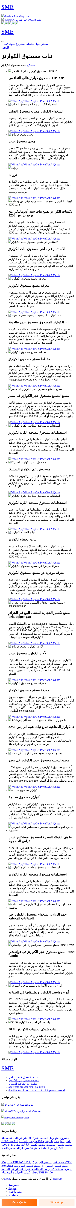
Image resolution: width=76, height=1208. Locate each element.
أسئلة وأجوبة (15, 1191)
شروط (12, 1188)
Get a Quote (19, 1202)
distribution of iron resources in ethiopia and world (36, 1090)
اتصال (4, 43)
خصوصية (13, 1184)
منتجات (29, 43)
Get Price (40, 101)
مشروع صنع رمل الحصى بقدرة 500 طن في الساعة (39, 1137)
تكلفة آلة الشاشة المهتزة (22, 1083)
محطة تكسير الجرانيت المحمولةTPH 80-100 (27, 1172)
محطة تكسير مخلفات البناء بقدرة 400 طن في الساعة (32, 1169)
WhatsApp (29, 101)
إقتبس (5, 47)
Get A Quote (53, 101)
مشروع (20, 43)
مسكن (45, 43)
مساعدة (13, 1194)
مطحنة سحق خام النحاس (23, 1077)
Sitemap (57, 1178)
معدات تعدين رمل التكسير (23, 1080)
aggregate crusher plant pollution (26, 1086)
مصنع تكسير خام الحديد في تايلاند (20, 1148)
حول (37, 43)
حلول (12, 43)
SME (7, 1178)
